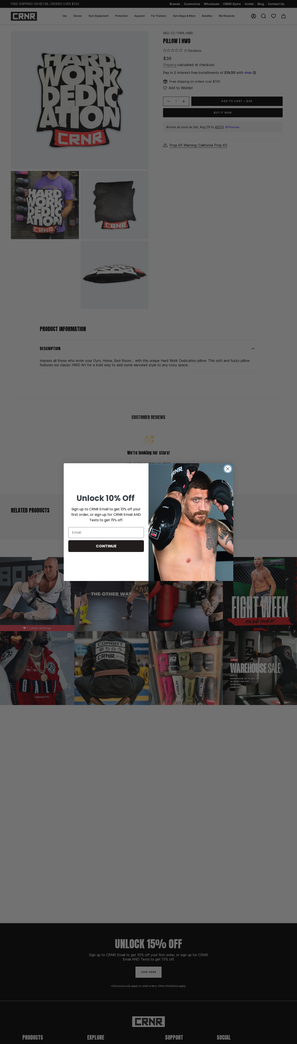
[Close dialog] (228, 469)
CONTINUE (106, 546)
